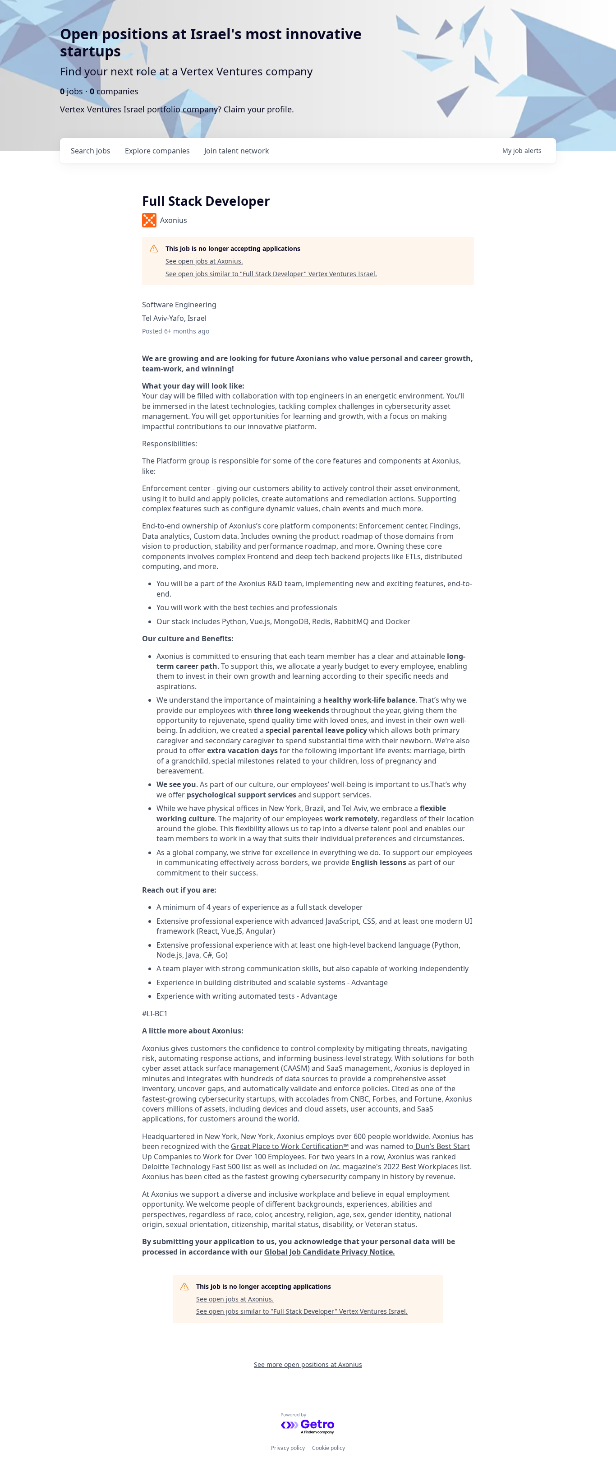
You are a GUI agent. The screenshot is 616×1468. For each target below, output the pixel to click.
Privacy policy (288, 1448)
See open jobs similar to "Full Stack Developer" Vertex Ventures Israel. (271, 273)
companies (157, 151)
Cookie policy (328, 1448)
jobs (90, 151)
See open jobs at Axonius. (204, 261)
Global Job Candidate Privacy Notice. (329, 1252)
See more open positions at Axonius (308, 1364)
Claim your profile (258, 109)
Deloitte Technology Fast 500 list (197, 1167)
